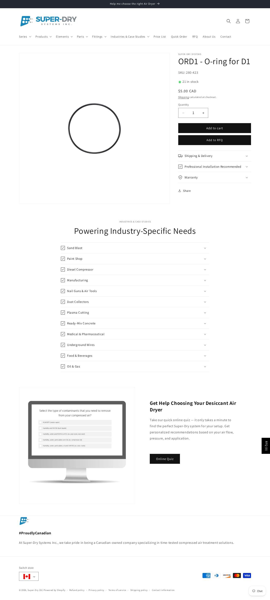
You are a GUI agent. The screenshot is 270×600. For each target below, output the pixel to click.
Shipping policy (139, 590)
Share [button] (187, 191)
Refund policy (76, 590)
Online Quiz (165, 459)
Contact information (163, 590)
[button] (24, 36)
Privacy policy (96, 590)
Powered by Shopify (54, 590)
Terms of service (117, 590)
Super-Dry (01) (35, 590)
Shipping (183, 97)
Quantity (183, 104)
